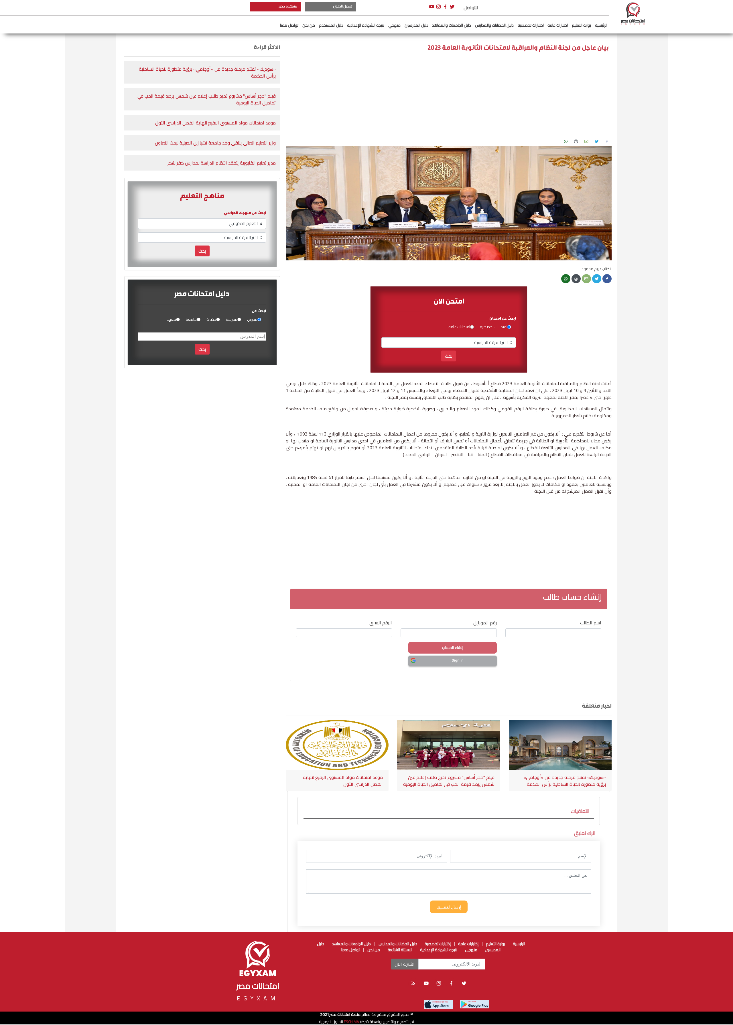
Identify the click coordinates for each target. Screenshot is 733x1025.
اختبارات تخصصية (531, 25)
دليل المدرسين (416, 25)
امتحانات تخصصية (493, 327)
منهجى (471, 949)
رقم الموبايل (485, 622)
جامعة (191, 319)
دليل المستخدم (331, 25)
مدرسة (231, 319)
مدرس (252, 319)
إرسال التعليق (449, 907)
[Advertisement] (27, 86)
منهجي (394, 25)
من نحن (308, 25)
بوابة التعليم (581, 25)
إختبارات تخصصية (437, 943)
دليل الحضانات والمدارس (494, 25)
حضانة (211, 319)
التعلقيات (580, 811)
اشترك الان (405, 964)
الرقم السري (380, 622)
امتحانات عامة (459, 327)
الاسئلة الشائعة (400, 949)
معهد (171, 319)
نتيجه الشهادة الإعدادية (438, 949)
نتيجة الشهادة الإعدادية (365, 25)
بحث (448, 356)
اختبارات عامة (557, 25)
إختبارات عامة (467, 943)
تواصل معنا (289, 25)
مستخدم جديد (288, 6)
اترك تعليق (585, 833)
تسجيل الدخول (342, 6)
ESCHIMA (351, 1021)
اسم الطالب (590, 622)
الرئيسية (601, 25)
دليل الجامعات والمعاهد (451, 25)
